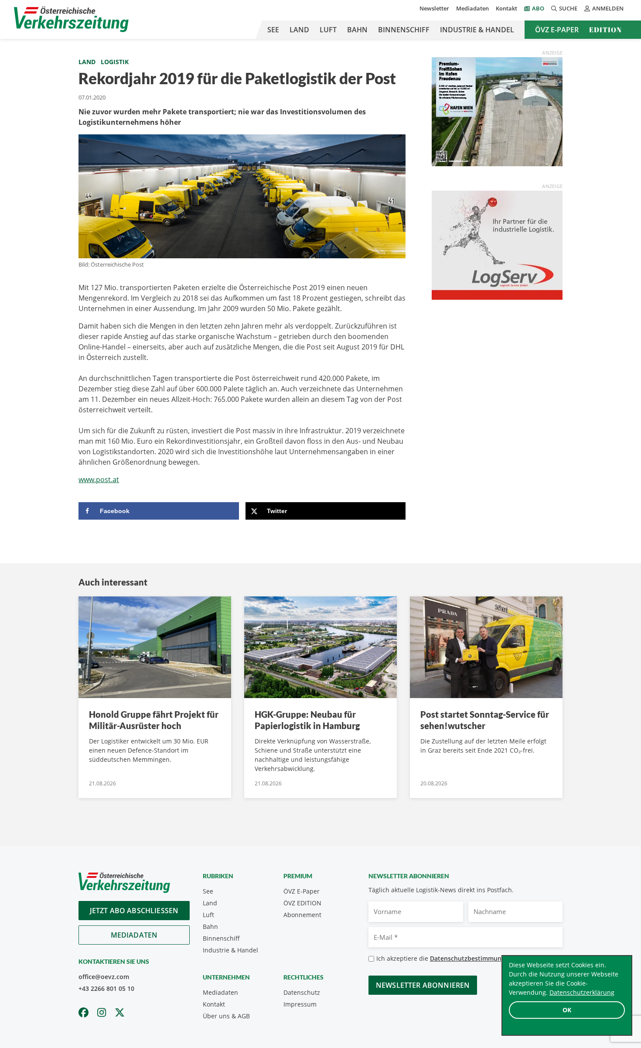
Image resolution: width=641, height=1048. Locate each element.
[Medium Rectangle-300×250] (497, 111)
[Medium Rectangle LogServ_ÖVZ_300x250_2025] (497, 244)
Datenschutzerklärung (581, 992)
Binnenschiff (404, 29)
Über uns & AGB (226, 1016)
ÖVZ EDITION (302, 903)
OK (567, 1010)
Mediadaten (472, 8)
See (273, 29)
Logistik (115, 62)
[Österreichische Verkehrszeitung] (71, 19)
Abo (538, 8)
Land (299, 29)
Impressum (300, 1004)
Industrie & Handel (477, 29)
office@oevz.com (103, 977)
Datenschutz (301, 992)
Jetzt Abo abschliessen (134, 910)
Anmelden (608, 8)
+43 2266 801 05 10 (106, 988)
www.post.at (98, 479)
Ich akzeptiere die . (447, 958)
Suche (568, 8)
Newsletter (434, 8)
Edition (605, 29)
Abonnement (302, 915)
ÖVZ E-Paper (557, 29)
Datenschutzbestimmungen (471, 958)
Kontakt (506, 8)
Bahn (357, 29)
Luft (328, 29)
